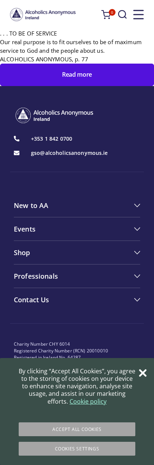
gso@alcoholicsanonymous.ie (69, 153)
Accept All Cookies (77, 429)
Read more (77, 74)
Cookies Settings (77, 449)
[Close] (143, 373)
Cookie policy (88, 401)
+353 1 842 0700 (51, 139)
